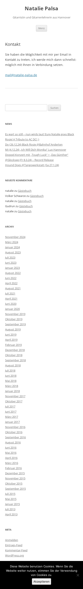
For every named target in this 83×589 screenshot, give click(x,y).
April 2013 (11, 514)
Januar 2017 (12, 422)
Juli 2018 (10, 370)
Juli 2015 (10, 494)
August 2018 (13, 365)
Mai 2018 (10, 381)
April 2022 (11, 283)
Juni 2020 (10, 304)
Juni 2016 (10, 447)
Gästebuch (24, 191)
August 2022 (13, 273)
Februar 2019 (13, 345)
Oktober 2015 (13, 483)
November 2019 (15, 314)
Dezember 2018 (15, 350)
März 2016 (11, 463)
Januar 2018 (12, 391)
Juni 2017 (10, 411)
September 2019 (15, 324)
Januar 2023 (12, 268)
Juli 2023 (10, 257)
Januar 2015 (12, 504)
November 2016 (15, 427)
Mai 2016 (10, 453)
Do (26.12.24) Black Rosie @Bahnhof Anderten (34, 144)
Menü (41, 28)
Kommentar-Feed (16, 550)
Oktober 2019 (13, 319)
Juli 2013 (10, 509)
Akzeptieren (41, 581)
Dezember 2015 (15, 473)
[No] (78, 575)
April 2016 (11, 458)
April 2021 (11, 298)
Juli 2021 (10, 293)
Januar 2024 (12, 247)
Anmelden (11, 540)
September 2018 (15, 360)
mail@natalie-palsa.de (21, 75)
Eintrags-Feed (13, 545)
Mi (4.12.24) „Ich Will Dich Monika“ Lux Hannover (35, 150)
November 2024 (15, 237)
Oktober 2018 (13, 355)
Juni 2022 (10, 278)
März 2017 (11, 417)
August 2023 (13, 252)
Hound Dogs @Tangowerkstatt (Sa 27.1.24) (32, 165)
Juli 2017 (10, 406)
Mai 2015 (10, 499)
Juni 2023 (10, 263)
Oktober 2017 (13, 401)
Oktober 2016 (13, 432)
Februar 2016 (13, 468)
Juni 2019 (10, 334)
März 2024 (11, 242)
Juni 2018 (10, 376)
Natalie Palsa (41, 8)
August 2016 (13, 442)
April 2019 (11, 340)
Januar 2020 (12, 309)
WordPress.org (14, 555)
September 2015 (15, 489)
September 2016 (15, 437)
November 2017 (15, 396)
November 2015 (15, 478)
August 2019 (13, 329)
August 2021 (13, 288)
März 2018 (11, 386)
